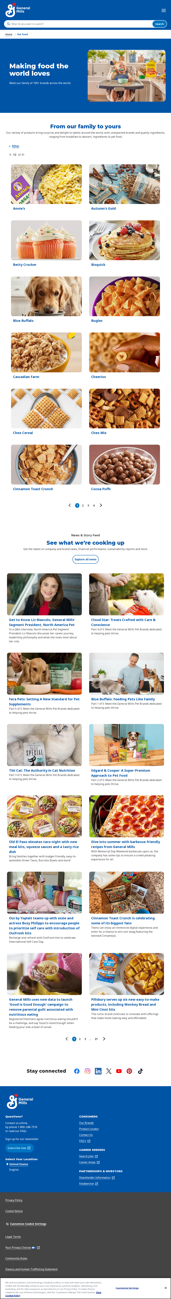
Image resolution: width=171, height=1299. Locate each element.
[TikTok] (140, 1071)
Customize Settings (127, 1288)
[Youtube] (119, 1071)
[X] (109, 1071)
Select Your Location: (21, 1159)
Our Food (22, 34)
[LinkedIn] (98, 1071)
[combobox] (81, 24)
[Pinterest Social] (129, 1071)
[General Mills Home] (18, 10)
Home (8, 34)
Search (159, 24)
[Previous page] (70, 505)
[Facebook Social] (77, 1071)
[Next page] (100, 505)
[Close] (165, 1288)
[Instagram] (87, 1071)
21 (96, 1039)
